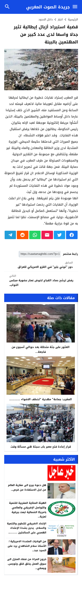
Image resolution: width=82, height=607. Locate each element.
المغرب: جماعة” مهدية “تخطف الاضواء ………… (40, 399)
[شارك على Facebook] (72, 234)
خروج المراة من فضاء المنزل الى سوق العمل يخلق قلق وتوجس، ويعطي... (26, 564)
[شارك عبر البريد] (47, 234)
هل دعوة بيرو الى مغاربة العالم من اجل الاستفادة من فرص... (27, 487)
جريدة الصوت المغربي (48, 6)
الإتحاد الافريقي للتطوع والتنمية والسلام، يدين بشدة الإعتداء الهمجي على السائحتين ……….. (26, 528)
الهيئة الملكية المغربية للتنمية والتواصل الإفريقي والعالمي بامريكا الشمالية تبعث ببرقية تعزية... (27, 510)
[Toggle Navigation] (76, 6)
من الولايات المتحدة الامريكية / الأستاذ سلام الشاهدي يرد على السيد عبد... (27, 546)
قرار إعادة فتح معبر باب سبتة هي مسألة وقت (41, 446)
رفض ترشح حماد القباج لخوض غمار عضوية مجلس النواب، (41, 280)
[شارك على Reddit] (22, 234)
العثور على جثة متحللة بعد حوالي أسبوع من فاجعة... (41, 349)
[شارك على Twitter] (59, 234)
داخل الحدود (45, 19)
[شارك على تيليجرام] (10, 234)
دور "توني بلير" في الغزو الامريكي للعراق (45, 265)
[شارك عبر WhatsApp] (35, 234)
